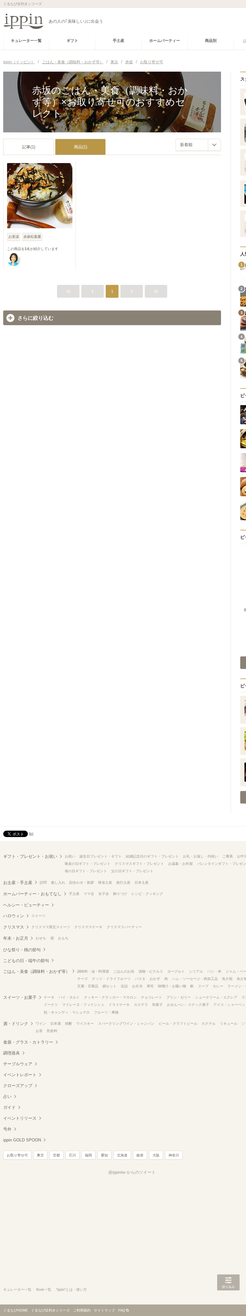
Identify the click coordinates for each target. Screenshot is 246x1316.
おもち (63, 938)
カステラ (141, 1005)
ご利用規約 (82, 1310)
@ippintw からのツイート (132, 1172)
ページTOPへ (228, 1302)
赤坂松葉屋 (32, 237)
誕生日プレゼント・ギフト (100, 856)
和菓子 (157, 1005)
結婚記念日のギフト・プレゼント (152, 856)
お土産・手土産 (17, 882)
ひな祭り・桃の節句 (22, 949)
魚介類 (227, 979)
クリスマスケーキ (88, 927)
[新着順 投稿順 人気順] (198, 145)
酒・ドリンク (15, 1023)
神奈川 (173, 1155)
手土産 (74, 894)
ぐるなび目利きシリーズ (50, 1310)
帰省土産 (105, 882)
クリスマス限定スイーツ (50, 927)
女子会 (103, 894)
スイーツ (38, 916)
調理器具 (11, 1053)
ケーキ (49, 997)
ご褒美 (227, 856)
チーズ (82, 979)
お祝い (70, 856)
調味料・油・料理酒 (93, 971)
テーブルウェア (17, 1063)
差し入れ (58, 882)
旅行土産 (123, 882)
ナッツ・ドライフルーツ (111, 979)
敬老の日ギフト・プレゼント (88, 864)
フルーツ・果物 (106, 1012)
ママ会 (89, 894)
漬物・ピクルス (150, 971)
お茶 (39, 1031)
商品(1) (80, 147)
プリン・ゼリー (178, 997)
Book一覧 (43, 1289)
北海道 (122, 1155)
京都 (56, 1155)
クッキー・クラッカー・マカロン (110, 997)
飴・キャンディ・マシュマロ (67, 1012)
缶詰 (124, 986)
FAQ (121, 1310)
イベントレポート (20, 1074)
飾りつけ (120, 894)
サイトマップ (104, 1310)
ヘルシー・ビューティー (26, 905)
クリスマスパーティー (124, 927)
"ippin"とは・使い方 (71, 1289)
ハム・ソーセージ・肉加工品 (195, 979)
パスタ (140, 979)
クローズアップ (17, 1085)
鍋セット (109, 986)
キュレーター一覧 (17, 1289)
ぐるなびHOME (15, 1310)
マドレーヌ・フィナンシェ (83, 1005)
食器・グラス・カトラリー (28, 1042)
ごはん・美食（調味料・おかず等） (36, 971)
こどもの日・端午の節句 (26, 960)
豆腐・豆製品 (87, 986)
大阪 (156, 1155)
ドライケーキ (119, 1005)
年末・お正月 (15, 938)
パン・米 (214, 971)
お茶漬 (13, 237)
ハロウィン (13, 915)
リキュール (228, 1023)
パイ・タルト (69, 997)
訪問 (43, 882)
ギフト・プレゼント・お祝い (30, 856)
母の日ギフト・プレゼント (86, 871)
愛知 (104, 1155)
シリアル (196, 971)
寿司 (150, 986)
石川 (72, 1155)
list (31, 833)
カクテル (208, 1023)
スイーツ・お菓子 (20, 997)
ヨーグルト (176, 971)
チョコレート (151, 997)
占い (7, 1096)
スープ (203, 986)
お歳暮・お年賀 (180, 864)
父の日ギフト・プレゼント (132, 871)
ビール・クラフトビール (178, 1023)
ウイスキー (85, 1023)
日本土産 (142, 882)
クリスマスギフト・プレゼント (139, 864)
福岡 (88, 1155)
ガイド (9, 1107)
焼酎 (68, 1023)
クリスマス (13, 927)
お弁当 (137, 986)
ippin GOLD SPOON (22, 1140)
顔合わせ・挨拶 (81, 882)
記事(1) (28, 147)
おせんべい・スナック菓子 (188, 1005)
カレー (218, 986)
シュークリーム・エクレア (216, 997)
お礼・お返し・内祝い (200, 856)
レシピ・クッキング (147, 894)
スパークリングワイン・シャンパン (126, 1023)
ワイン (41, 1023)
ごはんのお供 (123, 971)
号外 (7, 1129)
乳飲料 (52, 1031)
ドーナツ (51, 1005)
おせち (41, 938)
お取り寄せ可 (17, 1155)
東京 (40, 1155)
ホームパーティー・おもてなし (32, 893)
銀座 (140, 1155)
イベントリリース (20, 1118)
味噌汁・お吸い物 (172, 986)
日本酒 (55, 1023)
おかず (155, 979)
